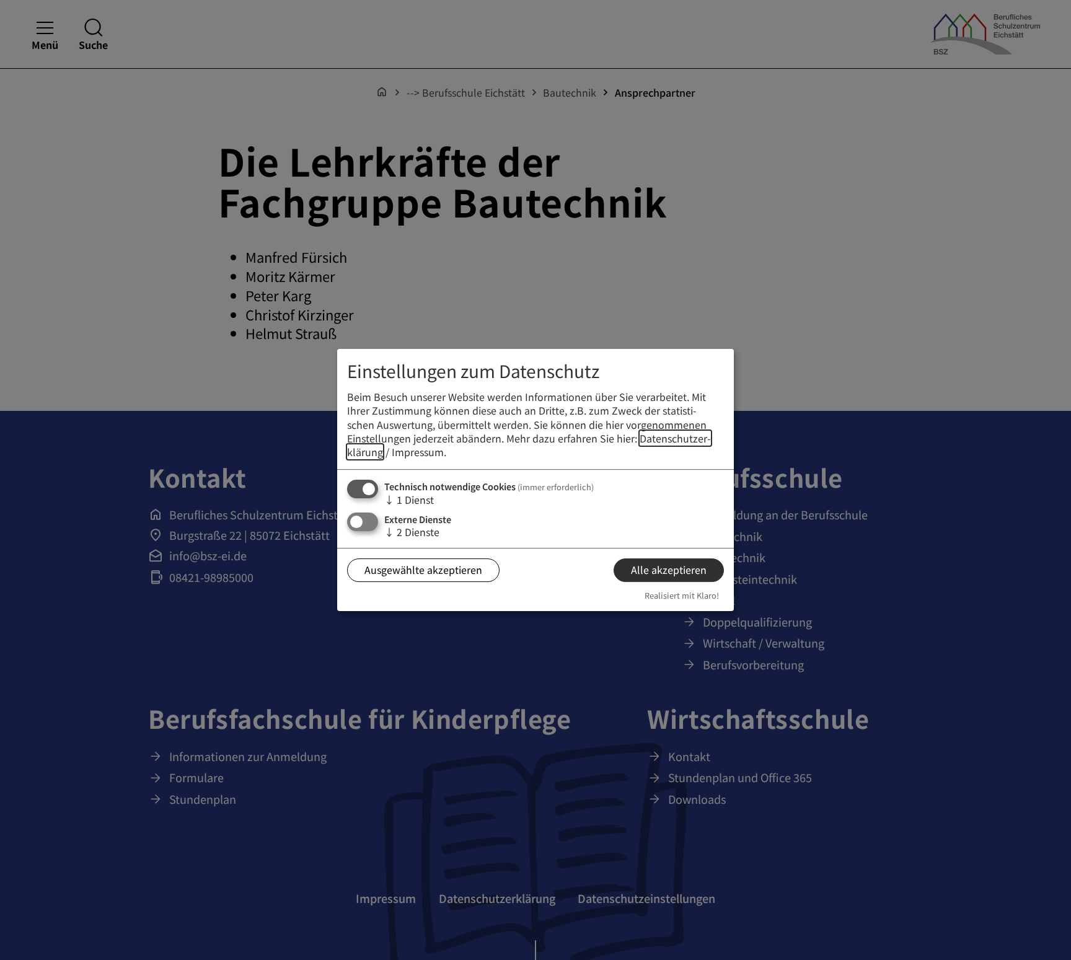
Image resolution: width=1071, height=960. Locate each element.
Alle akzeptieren (669, 570)
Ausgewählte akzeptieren (423, 570)
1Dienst (409, 499)
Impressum (418, 452)
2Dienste (411, 531)
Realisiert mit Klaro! (682, 595)
